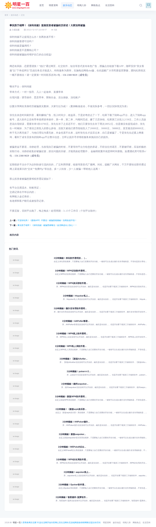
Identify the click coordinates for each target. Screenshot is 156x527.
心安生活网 (62, 522)
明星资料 (107, 522)
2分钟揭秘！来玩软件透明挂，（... (70, 258)
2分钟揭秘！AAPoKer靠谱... (75, 321)
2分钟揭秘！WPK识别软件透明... (71, 270)
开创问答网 (52, 522)
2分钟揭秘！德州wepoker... (74, 383)
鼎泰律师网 (82, 522)
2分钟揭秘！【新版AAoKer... (73, 358)
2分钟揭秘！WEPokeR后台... (72, 446)
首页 (6, 15)
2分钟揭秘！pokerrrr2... (79, 371)
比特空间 (97, 522)
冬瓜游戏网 (72, 522)
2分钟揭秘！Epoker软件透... (72, 484)
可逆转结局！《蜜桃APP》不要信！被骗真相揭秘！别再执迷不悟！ (47, 220)
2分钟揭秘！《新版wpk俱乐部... (71, 409)
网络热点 (137, 522)
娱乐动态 (14, 15)
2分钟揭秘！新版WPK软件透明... (71, 396)
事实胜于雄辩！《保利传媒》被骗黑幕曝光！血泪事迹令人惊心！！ (47, 225)
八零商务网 (26, 522)
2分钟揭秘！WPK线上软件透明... (72, 333)
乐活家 (34, 522)
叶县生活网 (42, 522)
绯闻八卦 (127, 522)
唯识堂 (90, 522)
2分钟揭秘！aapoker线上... (77, 472)
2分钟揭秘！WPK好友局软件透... (72, 459)
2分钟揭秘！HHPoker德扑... (76, 421)
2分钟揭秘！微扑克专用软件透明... (70, 308)
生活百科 (147, 522)
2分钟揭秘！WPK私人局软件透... (71, 346)
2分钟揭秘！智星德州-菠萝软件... (72, 497)
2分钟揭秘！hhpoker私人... (76, 295)
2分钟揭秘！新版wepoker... (72, 434)
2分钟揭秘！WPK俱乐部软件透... (72, 283)
